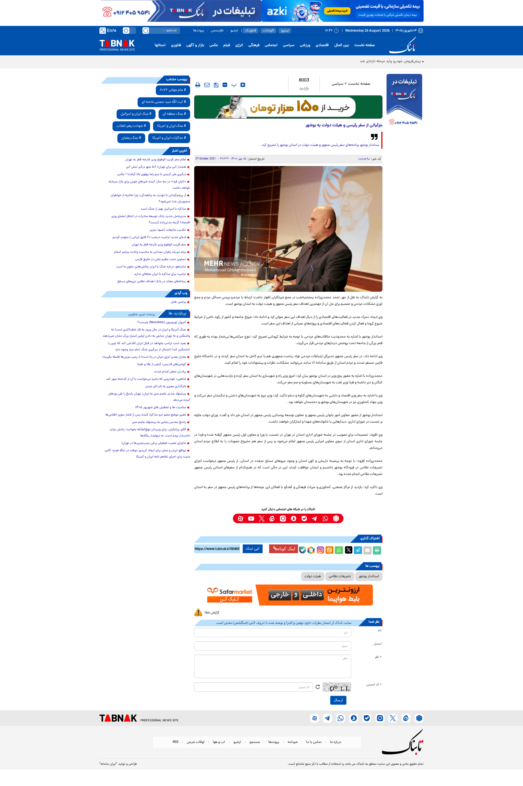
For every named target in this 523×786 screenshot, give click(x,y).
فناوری (176, 45)
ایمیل (378, 644)
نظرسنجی (217, 30)
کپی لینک (253, 549)
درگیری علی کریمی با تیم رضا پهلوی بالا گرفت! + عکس (151, 174)
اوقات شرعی (195, 742)
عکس (213, 45)
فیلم (226, 45)
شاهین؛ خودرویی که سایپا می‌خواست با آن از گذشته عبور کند (146, 379)
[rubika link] (336, 518)
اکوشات (268, 30)
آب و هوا (219, 742)
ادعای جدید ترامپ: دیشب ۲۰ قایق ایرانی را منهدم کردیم (149, 237)
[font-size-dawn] (225, 84)
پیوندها (198, 30)
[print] (198, 84)
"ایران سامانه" (108, 764)
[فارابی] (288, 107)
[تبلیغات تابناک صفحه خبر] (404, 101)
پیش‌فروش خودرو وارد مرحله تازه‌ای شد (390, 61)
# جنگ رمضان (131, 138)
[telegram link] (314, 518)
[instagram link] (282, 518)
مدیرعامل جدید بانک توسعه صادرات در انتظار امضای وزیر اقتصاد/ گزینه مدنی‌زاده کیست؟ (150, 219)
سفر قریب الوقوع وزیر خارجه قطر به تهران (159, 244)
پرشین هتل (178, 302)
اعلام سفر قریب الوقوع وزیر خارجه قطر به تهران (155, 159)
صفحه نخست (364, 45)
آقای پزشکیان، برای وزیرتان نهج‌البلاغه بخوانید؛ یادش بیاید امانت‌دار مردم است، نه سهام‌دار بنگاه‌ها (150, 432)
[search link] (145, 30)
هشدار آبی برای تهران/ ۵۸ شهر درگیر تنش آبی (156, 167)
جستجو (255, 742)
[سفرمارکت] (288, 595)
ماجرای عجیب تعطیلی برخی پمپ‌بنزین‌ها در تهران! (153, 443)
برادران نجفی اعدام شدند (170, 371)
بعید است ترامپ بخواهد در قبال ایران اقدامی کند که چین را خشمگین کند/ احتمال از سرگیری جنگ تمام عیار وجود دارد (149, 346)
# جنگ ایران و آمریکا (171, 126)
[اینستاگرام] (320, 549)
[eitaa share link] (329, 550)
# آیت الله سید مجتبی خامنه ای (164, 102)
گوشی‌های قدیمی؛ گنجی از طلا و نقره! (161, 364)
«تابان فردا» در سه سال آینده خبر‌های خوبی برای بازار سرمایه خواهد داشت (149, 185)
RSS (175, 742)
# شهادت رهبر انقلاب (131, 126)
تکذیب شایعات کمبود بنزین (168, 230)
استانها (160, 45)
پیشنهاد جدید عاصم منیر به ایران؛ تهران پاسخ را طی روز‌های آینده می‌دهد (149, 397)
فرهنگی (253, 45)
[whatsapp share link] (339, 550)
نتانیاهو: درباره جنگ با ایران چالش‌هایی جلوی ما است (151, 266)
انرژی (239, 45)
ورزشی (305, 45)
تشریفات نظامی (340, 576)
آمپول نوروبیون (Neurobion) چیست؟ (161, 322)
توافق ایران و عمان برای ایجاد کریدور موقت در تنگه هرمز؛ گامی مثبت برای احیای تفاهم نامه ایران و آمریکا (147, 453)
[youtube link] (251, 518)
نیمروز (285, 30)
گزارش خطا (212, 612)
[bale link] (304, 518)
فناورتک (250, 30)
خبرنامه (293, 742)
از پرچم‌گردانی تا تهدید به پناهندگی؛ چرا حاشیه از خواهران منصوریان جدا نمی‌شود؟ (150, 198)
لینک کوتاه (286, 548)
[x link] (261, 518)
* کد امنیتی (374, 684)
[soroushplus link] (293, 518)
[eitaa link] (272, 518)
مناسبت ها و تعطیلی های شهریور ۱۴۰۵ (160, 407)
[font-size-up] (243, 84)
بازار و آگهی (195, 45)
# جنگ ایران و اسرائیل (136, 114)
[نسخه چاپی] (377, 550)
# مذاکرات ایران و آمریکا (169, 138)
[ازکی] (343, 11)
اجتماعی (271, 45)
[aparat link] (240, 518)
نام (380, 630)
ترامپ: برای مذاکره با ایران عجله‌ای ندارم (160, 274)
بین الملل (341, 45)
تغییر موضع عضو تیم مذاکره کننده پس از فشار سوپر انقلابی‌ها (145, 414)
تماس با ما (313, 742)
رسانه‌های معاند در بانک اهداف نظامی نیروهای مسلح (151, 281)
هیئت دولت (313, 576)
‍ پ (233, 84)
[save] (216, 85)
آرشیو (234, 30)
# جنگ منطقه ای (174, 114)
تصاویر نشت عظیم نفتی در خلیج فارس (160, 259)
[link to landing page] (404, 45)
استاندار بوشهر (369, 576)
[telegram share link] (358, 550)
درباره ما (335, 742)
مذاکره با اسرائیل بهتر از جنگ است (163, 209)
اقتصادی (322, 45)
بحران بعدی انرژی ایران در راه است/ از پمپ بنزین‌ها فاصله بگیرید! (144, 357)
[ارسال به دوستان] (367, 550)
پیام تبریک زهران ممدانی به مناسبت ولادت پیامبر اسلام (150, 252)
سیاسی (288, 45)
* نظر (378, 657)
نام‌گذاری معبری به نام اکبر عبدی (165, 386)
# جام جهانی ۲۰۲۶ (173, 90)
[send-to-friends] (207, 84)
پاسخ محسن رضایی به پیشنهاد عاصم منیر (159, 422)
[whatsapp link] (325, 518)
